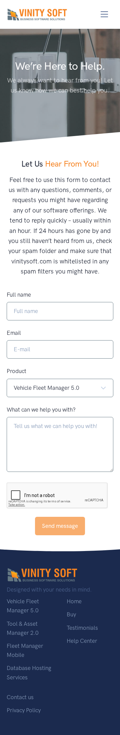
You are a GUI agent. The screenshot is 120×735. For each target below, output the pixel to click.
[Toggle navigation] (104, 14)
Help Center (82, 640)
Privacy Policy (24, 710)
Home (74, 601)
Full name (19, 294)
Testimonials (82, 627)
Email (14, 332)
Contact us (20, 697)
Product (16, 371)
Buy (71, 614)
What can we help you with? (41, 409)
